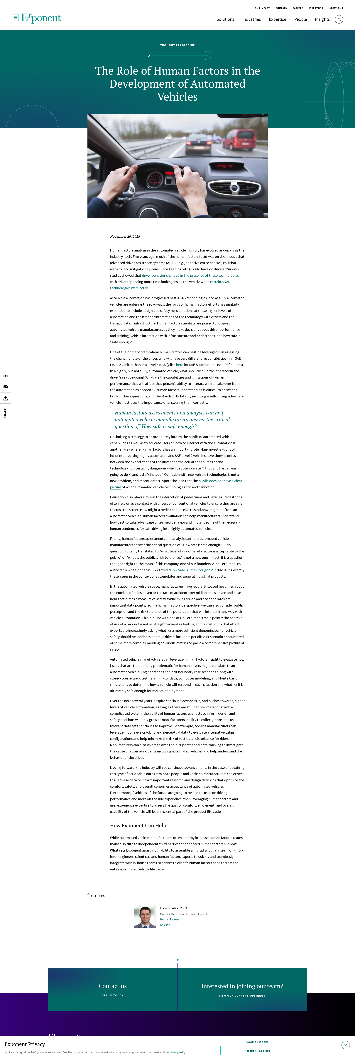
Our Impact (262, 8)
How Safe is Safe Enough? (190, 570)
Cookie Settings (257, 1042)
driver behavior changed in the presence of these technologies (190, 275)
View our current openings (242, 995)
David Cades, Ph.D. (174, 908)
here (179, 364)
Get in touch (113, 995)
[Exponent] (41, 19)
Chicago (165, 925)
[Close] (346, 1045)
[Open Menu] (15, 17)
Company (281, 8)
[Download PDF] (5, 398)
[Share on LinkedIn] (5, 375)
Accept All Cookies (257, 1050)
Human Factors (169, 919)
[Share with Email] (5, 386)
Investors (316, 8)
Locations (336, 8)
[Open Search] (339, 19)
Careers (298, 8)
